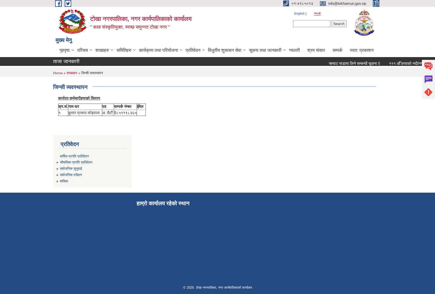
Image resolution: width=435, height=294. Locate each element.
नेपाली (317, 13)
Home (58, 73)
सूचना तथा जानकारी (265, 50)
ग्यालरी (294, 50)
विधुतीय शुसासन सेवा (224, 50)
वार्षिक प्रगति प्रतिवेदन (74, 156)
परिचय (82, 50)
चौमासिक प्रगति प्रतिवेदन (76, 162)
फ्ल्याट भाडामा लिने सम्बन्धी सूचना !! (351, 63)
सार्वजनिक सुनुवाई (71, 168)
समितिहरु (124, 50)
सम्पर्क (337, 50)
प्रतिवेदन (193, 50)
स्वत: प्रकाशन (362, 50)
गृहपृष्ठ (64, 50)
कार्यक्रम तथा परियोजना (158, 50)
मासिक (64, 181)
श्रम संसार (316, 50)
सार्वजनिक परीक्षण (71, 175)
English (299, 13)
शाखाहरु (102, 50)
